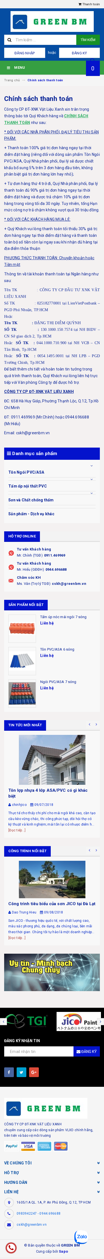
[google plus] (34, 1072)
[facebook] (9, 1072)
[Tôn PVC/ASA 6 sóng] (22, 661)
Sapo (63, 1251)
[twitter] (21, 1072)
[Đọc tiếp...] (17, 830)
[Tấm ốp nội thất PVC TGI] (25, 1022)
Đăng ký (79, 53)
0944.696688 (56, 569)
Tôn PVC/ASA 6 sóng (57, 649)
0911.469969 (54, 555)
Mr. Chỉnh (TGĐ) (30, 555)
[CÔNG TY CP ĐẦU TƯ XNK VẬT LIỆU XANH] (52, 972)
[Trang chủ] (52, 21)
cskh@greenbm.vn (69, 584)
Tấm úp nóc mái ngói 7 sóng (63, 617)
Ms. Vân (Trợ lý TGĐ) (33, 584)
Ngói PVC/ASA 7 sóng (58, 682)
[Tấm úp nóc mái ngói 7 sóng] (22, 629)
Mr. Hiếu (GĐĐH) (30, 569)
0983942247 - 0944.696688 (38, 1213)
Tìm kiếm (88, 40)
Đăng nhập (24, 53)
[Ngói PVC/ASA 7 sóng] (22, 693)
